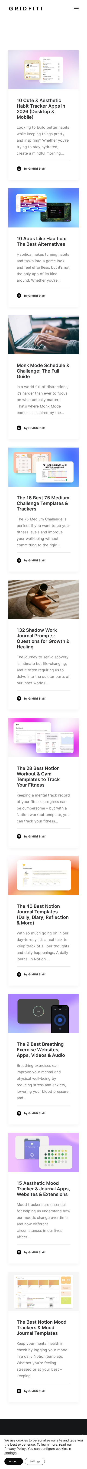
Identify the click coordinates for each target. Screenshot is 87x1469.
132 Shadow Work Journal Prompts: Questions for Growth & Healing (43, 638)
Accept (13, 1461)
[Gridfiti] (25, 8)
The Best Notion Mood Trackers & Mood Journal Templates (42, 1327)
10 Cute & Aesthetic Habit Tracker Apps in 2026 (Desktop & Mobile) (41, 109)
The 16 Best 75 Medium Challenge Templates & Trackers (43, 503)
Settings (34, 1461)
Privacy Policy (15, 1448)
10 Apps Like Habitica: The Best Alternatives (41, 241)
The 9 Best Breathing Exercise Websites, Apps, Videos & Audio (41, 1049)
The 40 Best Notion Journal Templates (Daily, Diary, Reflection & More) (43, 914)
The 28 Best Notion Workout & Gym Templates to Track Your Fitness (38, 777)
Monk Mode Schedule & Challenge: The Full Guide (43, 371)
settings (10, 1453)
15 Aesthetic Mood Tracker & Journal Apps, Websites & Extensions (43, 1188)
